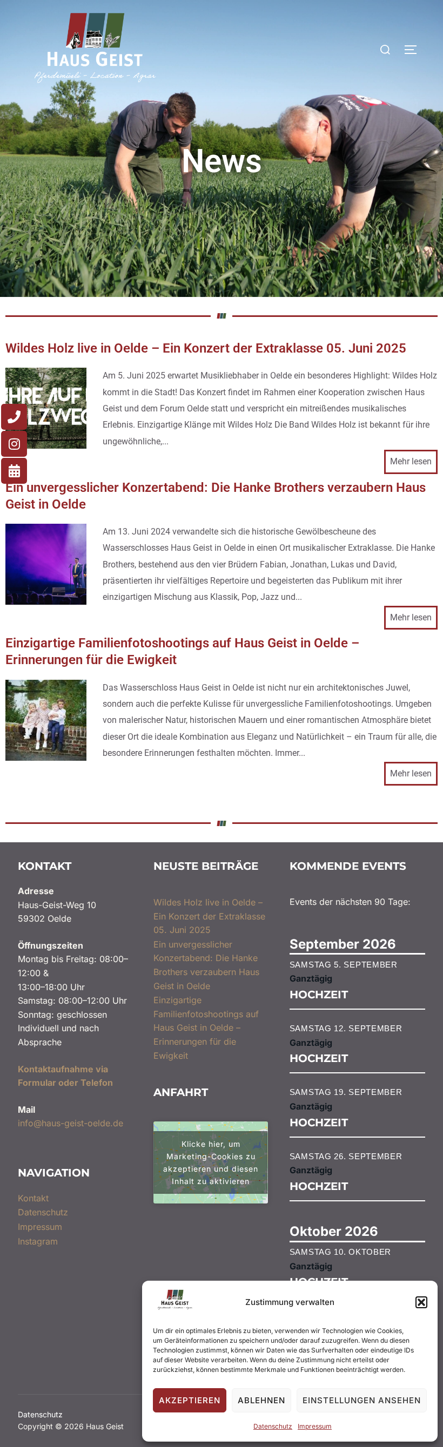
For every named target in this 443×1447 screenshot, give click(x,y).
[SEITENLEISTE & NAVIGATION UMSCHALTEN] (414, 50)
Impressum (315, 1426)
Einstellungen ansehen (362, 1400)
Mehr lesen (411, 461)
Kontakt (33, 1198)
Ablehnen (261, 1400)
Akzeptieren (189, 1400)
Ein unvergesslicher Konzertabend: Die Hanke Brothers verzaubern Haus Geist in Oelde (215, 496)
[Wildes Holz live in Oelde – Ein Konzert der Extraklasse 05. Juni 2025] (45, 445)
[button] (421, 1302)
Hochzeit (319, 994)
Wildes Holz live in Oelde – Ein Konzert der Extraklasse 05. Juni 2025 (205, 348)
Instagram (38, 1241)
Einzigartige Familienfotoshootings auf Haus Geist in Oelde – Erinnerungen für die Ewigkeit (182, 651)
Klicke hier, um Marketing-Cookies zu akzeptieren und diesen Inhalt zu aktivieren (210, 1162)
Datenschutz (272, 1426)
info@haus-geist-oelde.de (70, 1123)
